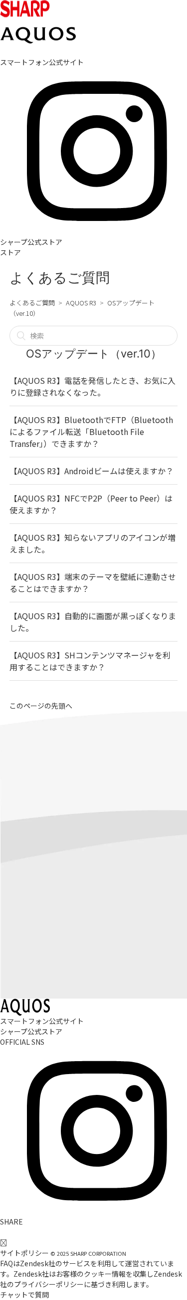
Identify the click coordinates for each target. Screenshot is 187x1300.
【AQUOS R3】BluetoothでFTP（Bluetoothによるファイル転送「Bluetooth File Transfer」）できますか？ (91, 431)
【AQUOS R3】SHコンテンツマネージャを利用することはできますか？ (90, 661)
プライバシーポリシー (49, 1284)
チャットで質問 (24, 1295)
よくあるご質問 (32, 302)
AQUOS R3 (81, 302)
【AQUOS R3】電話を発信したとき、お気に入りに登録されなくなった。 (92, 386)
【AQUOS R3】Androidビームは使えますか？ (91, 471)
